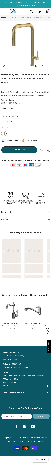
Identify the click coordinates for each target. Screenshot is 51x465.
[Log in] (39, 11)
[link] (11, 270)
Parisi (11, 100)
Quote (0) (49, 346)
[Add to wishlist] (42, 150)
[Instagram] (25, 426)
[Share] (47, 150)
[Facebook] (16, 426)
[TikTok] (33, 426)
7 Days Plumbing (17, 441)
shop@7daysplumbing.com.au (15, 367)
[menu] (2, 11)
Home (3, 17)
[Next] (47, 66)
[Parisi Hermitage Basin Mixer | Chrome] (12, 310)
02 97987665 (15, 364)
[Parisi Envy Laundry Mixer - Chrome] (32, 310)
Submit (41, 416)
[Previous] (42, 66)
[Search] (31, 11)
